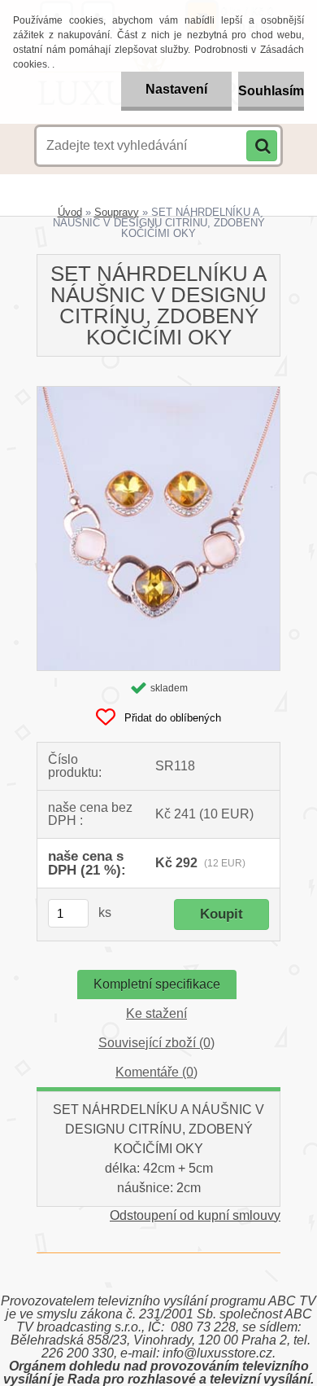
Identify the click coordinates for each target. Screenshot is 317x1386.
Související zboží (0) (156, 1043)
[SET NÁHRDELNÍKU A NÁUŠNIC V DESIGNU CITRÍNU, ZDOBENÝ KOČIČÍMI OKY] (158, 393)
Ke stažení (156, 1013)
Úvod (70, 212)
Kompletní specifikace (156, 984)
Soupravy (116, 212)
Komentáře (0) (156, 1072)
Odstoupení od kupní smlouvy (195, 1215)
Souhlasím (271, 91)
